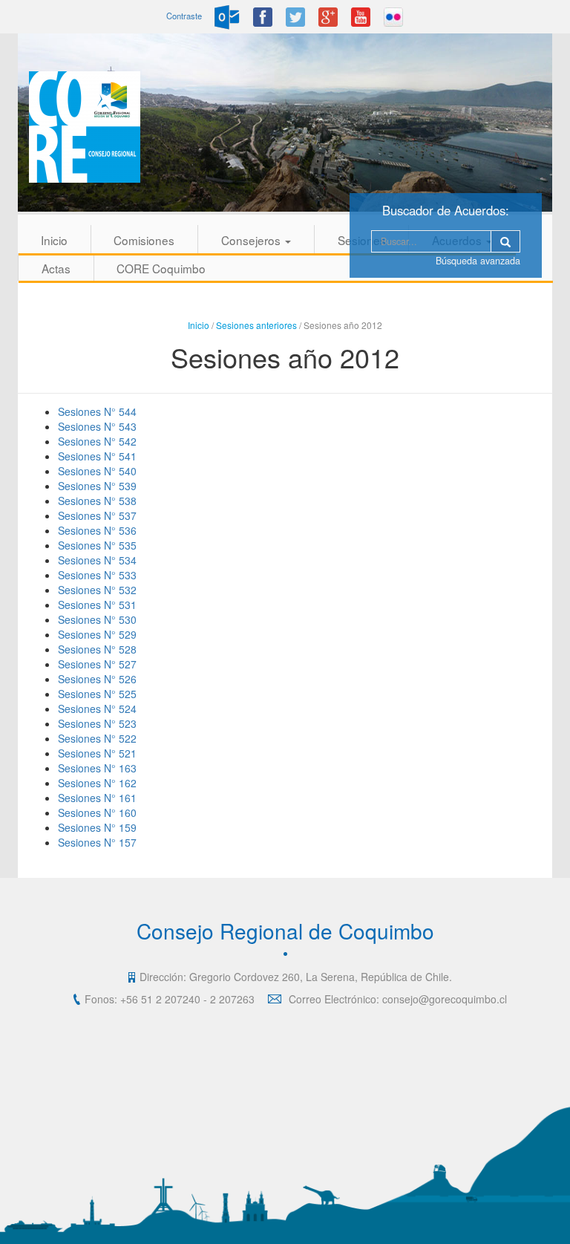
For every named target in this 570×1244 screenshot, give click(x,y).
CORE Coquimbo (161, 268)
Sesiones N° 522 (97, 738)
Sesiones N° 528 (97, 649)
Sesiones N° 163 (97, 768)
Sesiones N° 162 (97, 782)
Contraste (184, 16)
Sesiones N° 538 (97, 500)
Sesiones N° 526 (97, 678)
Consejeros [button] (252, 240)
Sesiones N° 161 (97, 797)
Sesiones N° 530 (97, 619)
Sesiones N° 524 (97, 708)
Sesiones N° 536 (97, 530)
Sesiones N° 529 (97, 634)
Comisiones (144, 240)
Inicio (54, 240)
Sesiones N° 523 (97, 723)
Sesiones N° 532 (97, 589)
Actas (56, 268)
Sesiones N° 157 (97, 842)
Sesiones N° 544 (97, 411)
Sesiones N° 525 (97, 693)
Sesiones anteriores (256, 325)
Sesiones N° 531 (97, 604)
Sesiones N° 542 (97, 441)
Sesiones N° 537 (97, 515)
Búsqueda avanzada (478, 260)
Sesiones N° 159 (97, 827)
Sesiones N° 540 (97, 470)
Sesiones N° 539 (97, 485)
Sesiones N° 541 (97, 456)
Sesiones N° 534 (97, 560)
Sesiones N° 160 (97, 812)
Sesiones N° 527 (97, 664)
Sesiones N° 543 (97, 426)
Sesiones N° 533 (97, 574)
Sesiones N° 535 (97, 545)
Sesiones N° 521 (97, 753)
